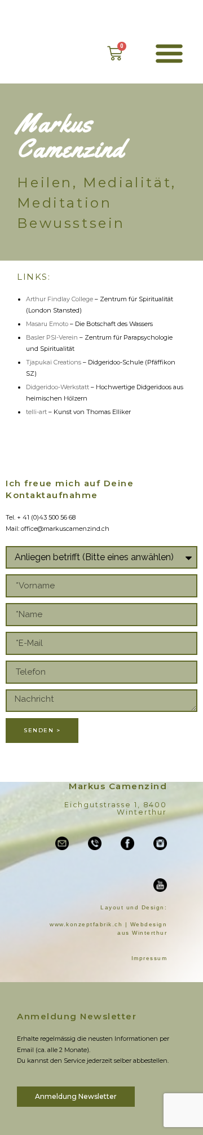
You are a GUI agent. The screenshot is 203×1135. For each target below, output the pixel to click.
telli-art (36, 412)
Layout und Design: (133, 907)
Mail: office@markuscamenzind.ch (57, 529)
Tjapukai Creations (53, 362)
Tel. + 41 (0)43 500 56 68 (41, 517)
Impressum (149, 958)
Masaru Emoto (47, 324)
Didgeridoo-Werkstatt (57, 387)
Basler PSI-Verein (52, 337)
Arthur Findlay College (60, 299)
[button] (169, 53)
